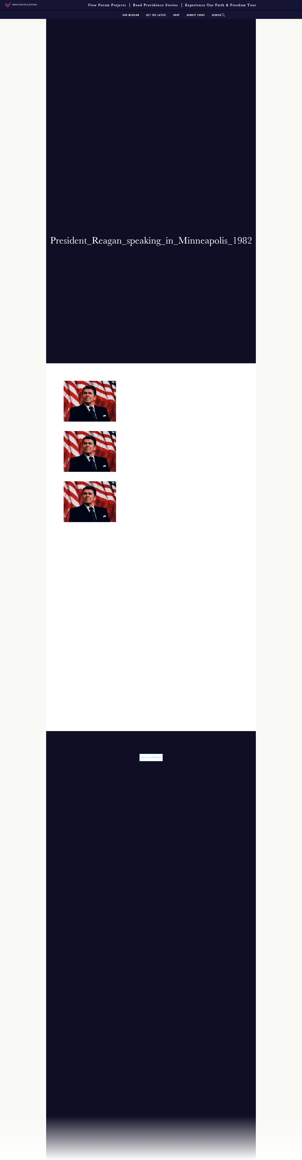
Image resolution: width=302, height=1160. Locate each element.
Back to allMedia (151, 757)
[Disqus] (151, 596)
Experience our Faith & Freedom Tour (220, 5)
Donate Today (196, 15)
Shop (176, 15)
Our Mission (131, 15)
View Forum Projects (107, 5)
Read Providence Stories (155, 5)
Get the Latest (156, 15)
